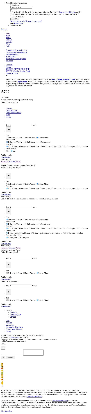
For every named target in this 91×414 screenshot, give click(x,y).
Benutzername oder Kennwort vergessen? (26, 21)
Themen (9, 108)
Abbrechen (10, 357)
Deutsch (13, 312)
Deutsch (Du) (15, 315)
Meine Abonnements (13, 113)
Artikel (8, 38)
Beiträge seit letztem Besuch (16, 50)
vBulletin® (14, 337)
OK (3, 348)
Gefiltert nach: (6, 155)
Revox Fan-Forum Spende (16, 59)
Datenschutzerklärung (67, 12)
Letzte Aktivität (11, 111)
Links (8, 46)
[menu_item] (45, 364)
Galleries (9, 42)
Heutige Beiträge (12, 54)
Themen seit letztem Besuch (16, 52)
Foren (8, 33)
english (13, 317)
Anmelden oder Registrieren (16, 3)
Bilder (8, 115)
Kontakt (9, 323)
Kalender (9, 61)
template (12, 161)
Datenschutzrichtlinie (34, 397)
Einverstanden (6, 411)
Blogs (8, 36)
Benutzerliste (10, 57)
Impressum (10, 325)
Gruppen (9, 40)
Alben (8, 44)
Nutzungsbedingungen (14, 327)
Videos (8, 117)
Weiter (18, 161)
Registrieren (18, 23)
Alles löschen (6, 157)
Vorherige (4, 161)
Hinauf (8, 331)
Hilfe (7, 321)
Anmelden (14, 19)
